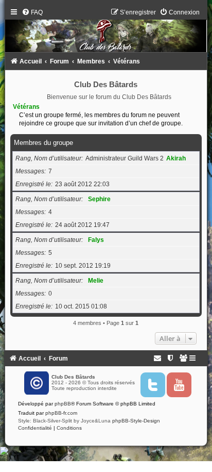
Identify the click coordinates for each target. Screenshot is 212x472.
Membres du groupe (43, 143)
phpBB (63, 403)
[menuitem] (32, 12)
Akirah (176, 158)
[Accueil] (106, 33)
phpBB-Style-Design (136, 421)
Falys (96, 239)
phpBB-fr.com (61, 413)
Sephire (99, 199)
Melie (95, 280)
